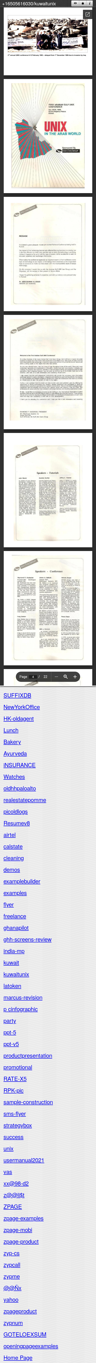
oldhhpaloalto (19, 788)
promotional (17, 1067)
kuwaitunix (16, 974)
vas (7, 1171)
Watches (14, 776)
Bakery (12, 741)
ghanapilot (16, 927)
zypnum (13, 1322)
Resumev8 (16, 823)
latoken (12, 985)
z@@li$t (13, 1195)
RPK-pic (13, 1090)
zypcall (11, 1264)
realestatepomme (24, 799)
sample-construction (28, 1102)
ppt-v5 (11, 1044)
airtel (9, 834)
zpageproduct (20, 1311)
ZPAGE (12, 1206)
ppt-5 (9, 1032)
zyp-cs (11, 1253)
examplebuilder (21, 881)
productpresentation (27, 1055)
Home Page (17, 1357)
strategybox (17, 1125)
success (13, 1136)
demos (11, 869)
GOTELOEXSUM (24, 1334)
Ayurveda (15, 753)
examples (15, 892)
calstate (13, 846)
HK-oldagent (18, 718)
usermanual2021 (23, 1160)
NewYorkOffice (21, 707)
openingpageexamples (30, 1346)
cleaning (13, 858)
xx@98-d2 (16, 1183)
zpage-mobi (17, 1229)
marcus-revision (22, 997)
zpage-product (21, 1241)
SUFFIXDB (17, 695)
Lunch (10, 730)
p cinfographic (20, 1009)
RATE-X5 (15, 1078)
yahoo (10, 1299)
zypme (11, 1276)
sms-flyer (14, 1113)
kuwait (11, 962)
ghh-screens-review (27, 939)
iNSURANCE (19, 765)
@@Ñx (12, 1288)
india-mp (13, 951)
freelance (14, 916)
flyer (8, 904)
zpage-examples (23, 1218)
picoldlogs (15, 811)
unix (8, 1148)
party (9, 1020)
